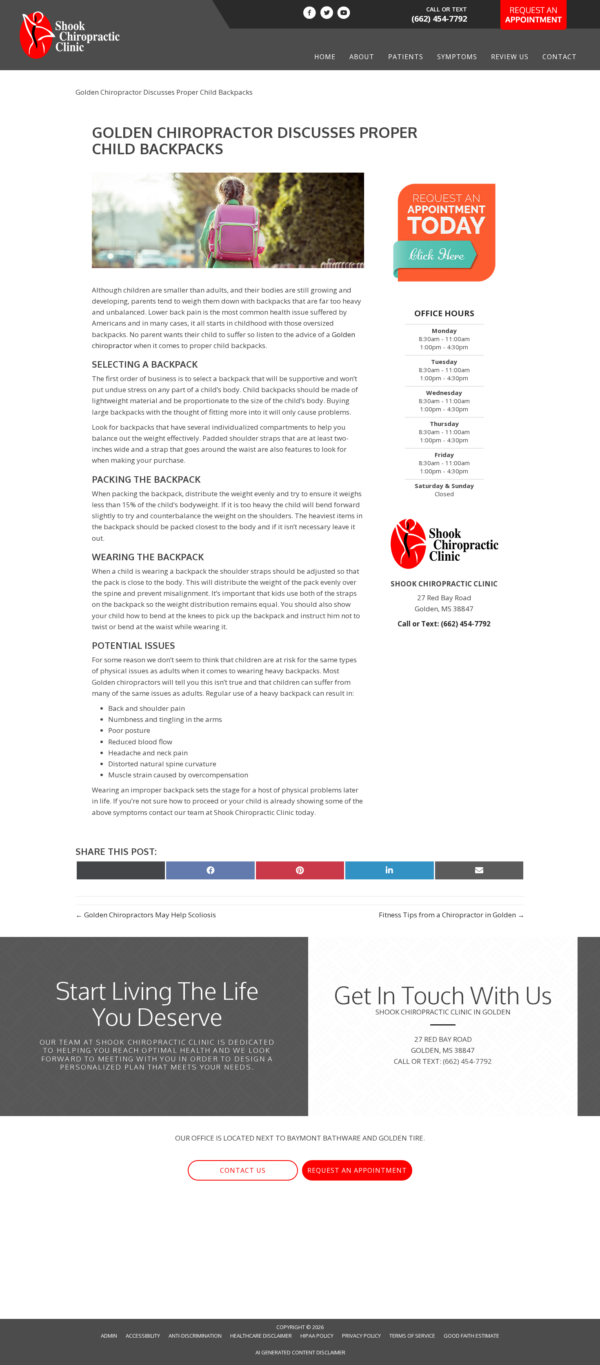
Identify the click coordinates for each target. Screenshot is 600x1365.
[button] (243, 1170)
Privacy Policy (361, 1335)
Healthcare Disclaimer (261, 1335)
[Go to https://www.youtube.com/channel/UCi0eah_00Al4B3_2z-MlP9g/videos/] (343, 13)
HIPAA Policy (316, 1335)
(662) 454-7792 (439, 18)
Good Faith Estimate (471, 1335)
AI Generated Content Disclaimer (300, 1352)
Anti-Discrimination (195, 1335)
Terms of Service (412, 1335)
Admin (109, 1335)
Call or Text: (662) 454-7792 (444, 623)
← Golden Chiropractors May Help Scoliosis (146, 914)
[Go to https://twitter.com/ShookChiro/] (326, 13)
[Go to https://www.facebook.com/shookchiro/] (309, 13)
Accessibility (143, 1335)
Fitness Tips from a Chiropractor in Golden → (451, 914)
